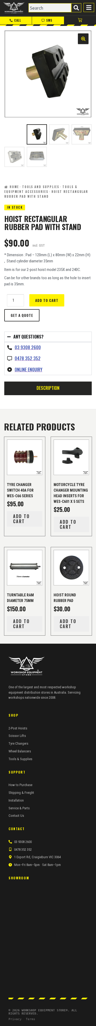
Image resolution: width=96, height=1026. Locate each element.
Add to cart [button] (21, 518)
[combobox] (50, 7)
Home (14, 187)
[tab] (48, 388)
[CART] (80, 20)
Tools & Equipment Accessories (40, 189)
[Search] (76, 7)
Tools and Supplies (40, 187)
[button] (83, 38)
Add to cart (46, 300)
